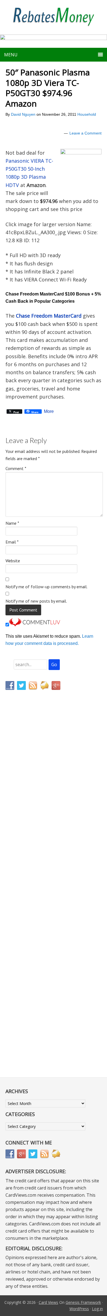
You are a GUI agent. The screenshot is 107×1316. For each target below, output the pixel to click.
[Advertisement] (32, 810)
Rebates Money (53, 17)
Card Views (48, 1302)
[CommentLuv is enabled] (34, 625)
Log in (97, 1308)
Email (12, 542)
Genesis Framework (83, 1302)
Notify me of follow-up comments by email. (46, 586)
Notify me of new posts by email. (36, 601)
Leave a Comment (85, 133)
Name (12, 523)
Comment (15, 468)
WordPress (79, 1308)
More (49, 411)
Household (86, 114)
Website (12, 560)
